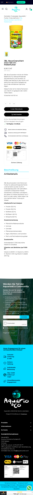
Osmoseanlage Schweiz (7, 485)
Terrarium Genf (23, 483)
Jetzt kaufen (17, 114)
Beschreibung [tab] (11, 170)
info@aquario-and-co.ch (21, 451)
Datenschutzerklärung (21, 328)
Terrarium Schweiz (11, 483)
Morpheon (24, 414)
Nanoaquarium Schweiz (24, 485)
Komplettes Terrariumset (9, 487)
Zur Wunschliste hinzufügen (15, 119)
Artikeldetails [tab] (11, 174)
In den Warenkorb (17, 109)
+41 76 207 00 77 (18, 445)
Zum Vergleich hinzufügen (14, 121)
